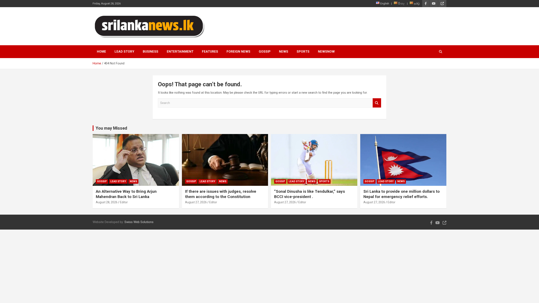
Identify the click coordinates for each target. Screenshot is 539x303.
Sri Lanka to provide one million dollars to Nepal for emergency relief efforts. (401, 194)
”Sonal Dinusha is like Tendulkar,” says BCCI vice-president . (309, 194)
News (283, 51)
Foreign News (238, 51)
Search (377, 103)
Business (150, 51)
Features (210, 51)
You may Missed (111, 128)
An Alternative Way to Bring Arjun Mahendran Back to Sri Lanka (126, 194)
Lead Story (124, 51)
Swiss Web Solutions (138, 222)
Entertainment (180, 51)
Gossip (265, 51)
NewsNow (326, 51)
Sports (303, 51)
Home (101, 51)
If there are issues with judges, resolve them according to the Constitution (220, 194)
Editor (124, 202)
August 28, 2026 (106, 202)
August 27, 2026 (196, 202)
